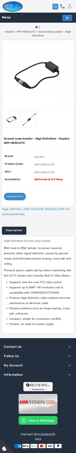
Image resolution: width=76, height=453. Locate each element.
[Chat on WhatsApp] (38, 420)
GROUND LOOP (54, 209)
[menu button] (67, 18)
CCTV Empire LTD (44, 434)
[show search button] (55, 6)
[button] (69, 6)
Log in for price (15, 196)
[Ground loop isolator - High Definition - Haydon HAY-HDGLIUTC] (38, 76)
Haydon (39, 156)
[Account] (69, 6)
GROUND (15, 209)
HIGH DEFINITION (13, 214)
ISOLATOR (37, 209)
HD (67, 209)
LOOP (25, 209)
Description (14, 230)
